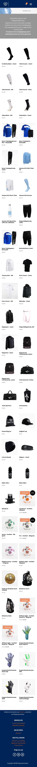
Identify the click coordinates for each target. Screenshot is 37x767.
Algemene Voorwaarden (18, 743)
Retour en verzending (18, 741)
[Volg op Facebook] (14, 754)
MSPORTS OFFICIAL (18, 725)
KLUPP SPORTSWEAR (18, 723)
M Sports (22, 712)
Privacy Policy (18, 745)
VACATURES (18, 730)
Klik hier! (18, 733)
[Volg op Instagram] (18, 754)
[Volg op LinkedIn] (22, 754)
